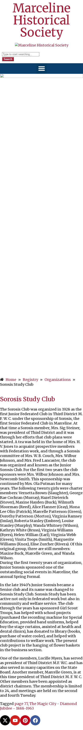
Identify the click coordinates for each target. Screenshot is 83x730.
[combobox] (20, 54)
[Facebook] (35, 720)
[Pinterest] (25, 720)
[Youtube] (15, 720)
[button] (41, 68)
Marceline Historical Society (41, 20)
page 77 (21, 703)
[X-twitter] (5, 720)
